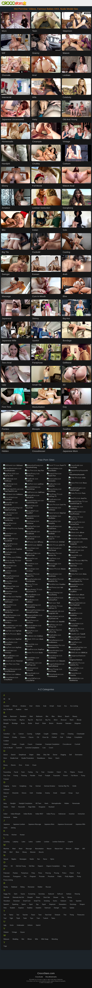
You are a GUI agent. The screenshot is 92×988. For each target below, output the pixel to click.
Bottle (30, 723)
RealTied (18, 639)
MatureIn (62, 661)
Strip (5, 908)
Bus (4, 727)
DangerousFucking (10, 510)
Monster (32, 852)
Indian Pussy (51, 814)
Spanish (6, 904)
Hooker (5, 807)
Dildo (38, 755)
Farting (30, 772)
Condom (6, 741)
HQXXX (39, 545)
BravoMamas (52, 658)
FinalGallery (51, 637)
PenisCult (19, 661)
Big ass (22, 720)
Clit (38, 737)
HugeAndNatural (53, 666)
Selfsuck (60, 894)
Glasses (6, 793)
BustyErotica (52, 528)
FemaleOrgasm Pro (75, 581)
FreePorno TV (52, 608)
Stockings (73, 904)
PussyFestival (8, 578)
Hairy (5, 803)
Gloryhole (15, 793)
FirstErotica (51, 501)
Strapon (82, 904)
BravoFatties (73, 670)
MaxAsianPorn (52, 600)
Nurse (45, 859)
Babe (5, 716)
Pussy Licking (8, 880)
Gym (77, 793)
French (65, 775)
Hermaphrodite (56, 803)
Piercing (48, 873)
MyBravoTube (8, 588)
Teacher (25, 915)
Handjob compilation (25, 803)
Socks (55, 901)
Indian (5, 814)
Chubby (14, 737)
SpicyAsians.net (53, 618)
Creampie (39, 744)
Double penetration (27, 758)
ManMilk (62, 621)
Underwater (20, 925)
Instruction (81, 814)
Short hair (46, 897)
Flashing (24, 775)
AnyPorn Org (52, 632)
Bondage (15, 723)
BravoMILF (29, 513)
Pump (79, 876)
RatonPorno (8, 593)
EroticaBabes (30, 597)
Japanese (6, 824)
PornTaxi (18, 597)
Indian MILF (39, 814)
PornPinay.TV (52, 496)
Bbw (53, 716)
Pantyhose (24, 873)
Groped (62, 793)
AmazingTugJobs (75, 649)
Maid (13, 848)
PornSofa (84, 539)
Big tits (47, 720)
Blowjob (6, 723)
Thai (65, 915)
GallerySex (51, 486)
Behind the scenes (9, 720)
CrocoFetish (8, 499)
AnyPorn (18, 647)
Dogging (63, 755)
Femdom (50, 772)
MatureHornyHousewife (76, 474)
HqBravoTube (30, 555)
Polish (72, 873)
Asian (59, 706)
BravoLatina (51, 481)
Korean (22, 835)
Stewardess (62, 904)
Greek (55, 793)
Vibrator (6, 932)
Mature (49, 848)
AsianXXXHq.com (31, 502)
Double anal (14, 758)
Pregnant (33, 876)
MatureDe (29, 560)
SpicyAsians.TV (31, 591)
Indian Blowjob (15, 814)
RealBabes (29, 602)
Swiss (64, 908)
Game (14, 786)
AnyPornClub (30, 539)
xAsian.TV (51, 539)
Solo (71, 901)
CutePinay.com (31, 665)
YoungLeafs (73, 544)
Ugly (4, 925)
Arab (44, 706)
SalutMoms (73, 615)
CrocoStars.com (14, 3)
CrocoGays (29, 571)
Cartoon (21, 734)
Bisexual (63, 720)
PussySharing (52, 595)
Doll (70, 755)
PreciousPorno (74, 524)
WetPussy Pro (74, 600)
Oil (12, 866)
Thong (72, 915)
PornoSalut (7, 652)
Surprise (21, 908)
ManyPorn (29, 633)
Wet (23, 939)
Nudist (32, 859)
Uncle (11, 925)
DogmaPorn (8, 546)
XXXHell (62, 542)
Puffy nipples (69, 876)
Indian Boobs (28, 814)
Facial (16, 772)
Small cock (27, 901)
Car (14, 734)
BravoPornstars (74, 514)
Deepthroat (22, 755)
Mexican (68, 848)
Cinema (22, 737)
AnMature (19, 494)
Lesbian (46, 842)
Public (60, 876)
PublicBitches (8, 612)
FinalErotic (29, 481)
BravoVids (29, 646)
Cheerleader (80, 734)
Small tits (37, 901)
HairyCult (63, 513)
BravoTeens (8, 583)
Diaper (31, 755)
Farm (23, 772)
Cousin (30, 744)
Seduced (51, 894)
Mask (20, 848)
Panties (15, 873)
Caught (46, 734)
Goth (31, 793)
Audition (18, 709)
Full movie (74, 775)
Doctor (55, 755)
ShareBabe (51, 533)
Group (70, 793)
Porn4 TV (63, 465)
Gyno (5, 796)
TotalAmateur (8, 602)
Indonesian (62, 814)
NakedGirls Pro (52, 581)
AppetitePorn (73, 586)
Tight (11, 918)
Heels (46, 803)
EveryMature (8, 679)
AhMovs (18, 674)
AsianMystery (8, 520)
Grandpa (39, 793)
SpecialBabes (8, 658)
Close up (45, 737)
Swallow (29, 908)
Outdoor (72, 866)
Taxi (17, 915)
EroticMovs (7, 622)
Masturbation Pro (53, 647)
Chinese (6, 737)
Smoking (47, 901)
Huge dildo (31, 807)
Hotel (13, 807)
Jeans (5, 828)
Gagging (6, 786)
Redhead (14, 887)
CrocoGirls (72, 557)
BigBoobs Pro (73, 631)
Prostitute (51, 876)
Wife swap (44, 939)
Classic (31, 737)
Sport (31, 904)
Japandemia (30, 518)
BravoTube (7, 568)
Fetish (59, 772)
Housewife (21, 807)
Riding (22, 887)
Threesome (80, 915)
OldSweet (19, 465)
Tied (4, 918)
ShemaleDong (30, 607)
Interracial (6, 817)
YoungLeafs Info (53, 613)
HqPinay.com (52, 627)
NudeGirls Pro (73, 665)
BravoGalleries (30, 628)
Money (24, 852)
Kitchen (14, 835)
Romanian (31, 887)
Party (33, 873)
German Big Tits (63, 786)
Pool (78, 873)
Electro (13, 765)
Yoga (5, 946)
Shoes (38, 897)
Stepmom (52, 904)
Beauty (75, 716)
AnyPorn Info (73, 529)
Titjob (18, 918)
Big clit (30, 720)
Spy (37, 904)
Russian (48, 887)
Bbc (47, 716)
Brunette (59, 723)
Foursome (56, 775)
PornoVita (72, 675)
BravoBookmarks (9, 470)
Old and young (21, 866)
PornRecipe (7, 486)
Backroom (13, 716)
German (38, 786)
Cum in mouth (8, 748)
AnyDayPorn (30, 528)
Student (12, 908)
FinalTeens (51, 560)
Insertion (71, 814)
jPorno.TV (29, 586)
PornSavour (29, 523)
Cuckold (77, 744)
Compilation (78, 737)
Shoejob (30, 897)
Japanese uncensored (65, 824)
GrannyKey (51, 523)
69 (4, 699)
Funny (83, 775)
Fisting (15, 775)
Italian (15, 817)
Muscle (41, 852)
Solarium (63, 901)
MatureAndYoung (31, 467)
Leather (38, 842)
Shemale (6, 897)
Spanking (15, 904)
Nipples (13, 859)
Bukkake (68, 723)
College (68, 737)
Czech (51, 748)
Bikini (55, 720)
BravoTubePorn (74, 639)
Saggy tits (7, 894)
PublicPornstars (9, 617)
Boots (23, 723)
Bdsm (60, 716)
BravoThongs (52, 671)
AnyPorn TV (73, 519)
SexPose (84, 547)
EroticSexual (52, 550)
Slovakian (6, 901)
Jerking (13, 828)
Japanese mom (49, 824)
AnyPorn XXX (8, 476)
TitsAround (29, 670)
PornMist (62, 584)
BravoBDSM (8, 541)
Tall (4, 915)
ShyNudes (7, 554)
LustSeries (7, 573)
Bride (44, 723)
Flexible (32, 775)
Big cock (39, 720)
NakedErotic (8, 505)
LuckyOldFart (30, 680)
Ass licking (74, 706)
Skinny (69, 897)
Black (71, 720)
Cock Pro (63, 505)
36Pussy (40, 542)
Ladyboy (15, 842)
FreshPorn (72, 644)
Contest (6, 744)
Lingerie (70, 842)
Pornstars (6, 876)
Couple (22, 744)
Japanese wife (80, 824)
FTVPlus (18, 557)
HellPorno (41, 492)
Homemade (76, 803)
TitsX (58, 603)
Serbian (68, 894)
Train (38, 918)
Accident (6, 706)
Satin (15, 894)
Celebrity (54, 734)
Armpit (52, 706)
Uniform (30, 925)
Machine (6, 848)
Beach (67, 716)
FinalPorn (41, 649)
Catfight (37, 734)
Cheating (70, 734)
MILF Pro (84, 560)
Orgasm (40, 866)
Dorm (5, 758)
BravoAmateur (52, 652)
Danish (13, 755)
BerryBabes (8, 644)
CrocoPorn (72, 620)
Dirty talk (46, 755)
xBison (82, 532)
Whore (29, 939)
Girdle (74, 786)
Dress (50, 758)
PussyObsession (9, 671)
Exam (34, 765)
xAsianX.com (73, 552)
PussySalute (73, 626)
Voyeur (22, 932)
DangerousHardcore (75, 660)
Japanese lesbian (19, 824)
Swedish (38, 908)
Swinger (56, 908)
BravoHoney (52, 491)
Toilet (25, 918)
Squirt (44, 904)
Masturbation (39, 848)
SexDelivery (73, 571)
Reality (5, 887)
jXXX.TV (62, 545)
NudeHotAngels (74, 490)
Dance (5, 755)
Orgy (64, 866)
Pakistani (6, 873)
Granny (47, 793)
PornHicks (29, 566)
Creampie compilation (52, 744)
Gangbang (23, 786)
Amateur (23, 706)
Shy (62, 897)
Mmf (11, 852)
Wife (36, 939)
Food (40, 775)
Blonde (79, 720)
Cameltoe (6, 734)
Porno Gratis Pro (9, 562)
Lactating (6, 842)
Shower (55, 897)
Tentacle (57, 915)
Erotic (27, 765)
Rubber (40, 887)
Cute (44, 748)
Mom (17, 852)
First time (6, 775)
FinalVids (19, 549)
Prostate (42, 876)
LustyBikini (73, 591)
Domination (78, 755)
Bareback (23, 716)
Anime (38, 706)
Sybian (72, 908)
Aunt (26, 709)
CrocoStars (29, 550)
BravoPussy (30, 476)
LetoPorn (40, 484)
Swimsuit (47, 908)
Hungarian (42, 807)
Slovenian (16, 901)
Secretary (41, 894)
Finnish (80, 772)
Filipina (72, 772)
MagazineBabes (31, 617)
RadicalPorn (30, 497)
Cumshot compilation (32, 748)
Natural (5, 859)
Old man (31, 866)
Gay (31, 786)
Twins (53, 918)
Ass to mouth (8, 709)
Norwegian (23, 859)
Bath (31, 716)
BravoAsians (52, 576)
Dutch (57, 758)
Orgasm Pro (30, 576)
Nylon (52, 859)
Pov (25, 876)
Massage (29, 848)
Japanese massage (34, 824)
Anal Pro (84, 498)
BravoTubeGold (74, 605)
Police (64, 873)
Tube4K (82, 634)
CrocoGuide (29, 675)
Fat (37, 772)
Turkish (45, 918)
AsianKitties (30, 660)
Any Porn (41, 470)
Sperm (24, 904)
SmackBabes (52, 470)
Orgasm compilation (53, 866)
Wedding (15, 939)
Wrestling (55, 939)
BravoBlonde (30, 533)
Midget (77, 848)
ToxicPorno (29, 622)
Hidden (66, 803)
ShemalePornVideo (32, 612)
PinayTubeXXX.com (10, 491)
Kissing (5, 835)
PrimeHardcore (52, 676)
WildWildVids (73, 680)
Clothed (54, 737)
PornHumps (51, 510)
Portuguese (17, 876)
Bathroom (39, 716)
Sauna (23, 894)
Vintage (14, 932)
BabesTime (73, 566)
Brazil (37, 723)
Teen (40, 915)
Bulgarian (78, 723)
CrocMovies (73, 509)
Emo (20, 765)
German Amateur (49, 786)
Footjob (47, 775)
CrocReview (8, 515)
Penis (40, 873)
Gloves (24, 793)
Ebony (5, 765)
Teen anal (48, 915)
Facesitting (7, 772)
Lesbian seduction (59, 842)
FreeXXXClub (30, 489)
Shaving (77, 894)
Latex (23, 842)
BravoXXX (7, 607)
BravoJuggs (51, 566)
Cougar (14, 744)
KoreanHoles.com (9, 628)
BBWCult (84, 652)
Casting (29, 734)
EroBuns (40, 636)
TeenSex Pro (52, 555)
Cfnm (62, 734)
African (15, 706)
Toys (31, 918)
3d (9, 699)
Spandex (79, 901)
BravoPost (7, 525)
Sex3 (80, 535)
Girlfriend (6, 789)
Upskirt (38, 925)
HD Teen (38, 803)
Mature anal (58, 848)
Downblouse (41, 758)
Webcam (6, 939)
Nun (38, 859)
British (51, 723)
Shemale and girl (18, 897)
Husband (51, 807)
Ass (65, 706)
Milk (4, 852)
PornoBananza (52, 642)
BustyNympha (30, 581)
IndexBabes (51, 518)
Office (5, 866)
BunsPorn (72, 610)
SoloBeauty (7, 481)
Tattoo (11, 915)
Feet (42, 772)
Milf (83, 848)
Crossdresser (67, 744)
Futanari (6, 779)
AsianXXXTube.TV (75, 503)
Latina (31, 842)
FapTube (18, 631)
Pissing (56, 873)
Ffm (65, 772)
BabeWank (7, 535)
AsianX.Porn (52, 476)
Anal (30, 706)
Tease (33, 915)
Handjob (12, 803)
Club (61, 737)
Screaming (31, 894)
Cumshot (19, 748)
